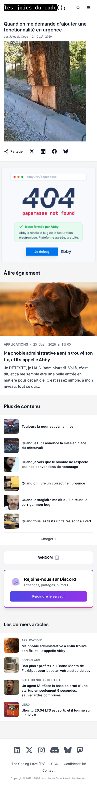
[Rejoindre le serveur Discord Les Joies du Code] (54, 750)
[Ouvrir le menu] (88, 7)
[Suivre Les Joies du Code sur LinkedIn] (17, 751)
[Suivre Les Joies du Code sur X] (29, 751)
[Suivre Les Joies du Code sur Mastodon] (80, 751)
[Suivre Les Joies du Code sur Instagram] (41, 751)
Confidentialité (75, 764)
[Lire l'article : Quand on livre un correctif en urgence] (48, 483)
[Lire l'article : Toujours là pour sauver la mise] (48, 426)
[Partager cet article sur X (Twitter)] (32, 151)
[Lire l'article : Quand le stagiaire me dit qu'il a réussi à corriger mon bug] (48, 502)
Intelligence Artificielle (41, 680)
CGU (54, 764)
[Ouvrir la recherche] (78, 7)
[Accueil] (34, 7)
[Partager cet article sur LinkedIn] (43, 151)
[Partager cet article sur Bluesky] (65, 151)
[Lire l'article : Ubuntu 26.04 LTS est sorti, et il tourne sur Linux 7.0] (48, 709)
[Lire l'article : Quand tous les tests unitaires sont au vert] (48, 521)
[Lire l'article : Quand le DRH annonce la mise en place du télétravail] (48, 445)
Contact (48, 770)
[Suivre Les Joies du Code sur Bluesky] (68, 751)
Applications (16, 344)
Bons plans (31, 660)
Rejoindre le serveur (48, 596)
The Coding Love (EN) (28, 764)
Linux (26, 704)
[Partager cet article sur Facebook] (54, 151)
